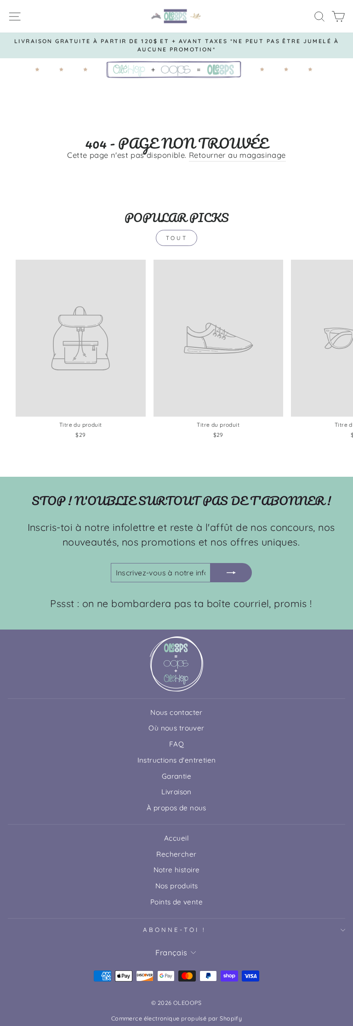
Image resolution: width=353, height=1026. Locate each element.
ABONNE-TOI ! (174, 929)
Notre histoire (177, 869)
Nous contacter (176, 712)
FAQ (176, 744)
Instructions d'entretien (176, 760)
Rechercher (176, 854)
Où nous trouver (176, 728)
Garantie (176, 776)
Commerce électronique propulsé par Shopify (176, 1018)
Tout (176, 237)
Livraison (176, 791)
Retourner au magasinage (237, 155)
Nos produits (176, 885)
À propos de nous (176, 807)
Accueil (176, 838)
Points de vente (176, 902)
